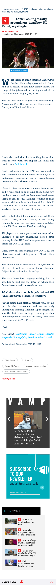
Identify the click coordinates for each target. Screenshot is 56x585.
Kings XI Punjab (12, 366)
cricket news (13, 9)
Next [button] (47, 417)
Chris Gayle (10, 360)
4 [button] (32, 450)
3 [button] (28, 450)
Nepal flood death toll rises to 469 (26, 522)
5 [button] (36, 450)
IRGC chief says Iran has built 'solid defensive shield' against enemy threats (27, 545)
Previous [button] (8, 417)
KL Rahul (26, 360)
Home (4, 9)
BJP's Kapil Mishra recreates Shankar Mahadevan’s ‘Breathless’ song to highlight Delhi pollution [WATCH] (28, 437)
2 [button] (23, 450)
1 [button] (19, 450)
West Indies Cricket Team (16, 371)
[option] (28, 428)
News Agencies (10, 31)
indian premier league (36, 366)
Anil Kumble (21, 164)
